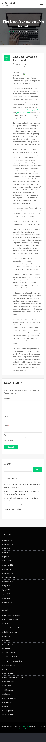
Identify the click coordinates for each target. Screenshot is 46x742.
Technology (7, 702)
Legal (5, 669)
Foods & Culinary (9, 644)
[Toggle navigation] (41, 4)
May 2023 (6, 598)
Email (6, 426)
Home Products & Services (22, 67)
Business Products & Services (13, 628)
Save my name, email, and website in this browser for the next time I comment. (23, 439)
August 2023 (7, 586)
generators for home (23, 113)
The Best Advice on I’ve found (26, 31)
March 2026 (7, 540)
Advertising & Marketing (11, 615)
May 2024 (6, 552)
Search (8, 463)
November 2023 (9, 577)
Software (6, 694)
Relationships (8, 690)
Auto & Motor (8, 624)
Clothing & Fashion (10, 632)
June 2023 (6, 594)
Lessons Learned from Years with (17, 505)
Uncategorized (8, 711)
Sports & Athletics (9, 698)
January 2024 (7, 569)
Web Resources (8, 715)
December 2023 (8, 573)
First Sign (9, 2)
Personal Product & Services (13, 677)
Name (6, 416)
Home (11, 31)
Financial (6, 640)
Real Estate (7, 686)
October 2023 (8, 581)
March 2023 (7, 602)
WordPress (26, 726)
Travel (5, 706)
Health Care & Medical (11, 657)
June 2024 (6, 548)
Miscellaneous (8, 673)
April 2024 (6, 557)
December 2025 (8, 544)
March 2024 (7, 561)
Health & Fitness (9, 653)
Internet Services (9, 665)
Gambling (6, 648)
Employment (8, 636)
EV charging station (33, 110)
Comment (7, 398)
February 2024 (8, 565)
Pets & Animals (8, 682)
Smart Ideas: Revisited (13, 509)
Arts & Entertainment (10, 619)
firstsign (19, 64)
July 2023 (6, 590)
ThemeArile (23, 729)
